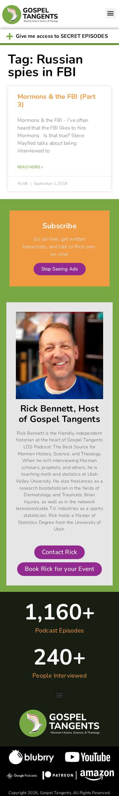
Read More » (30, 167)
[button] (110, 13)
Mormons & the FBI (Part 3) (56, 100)
